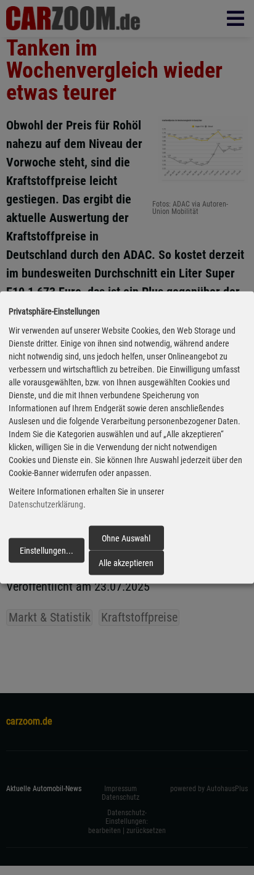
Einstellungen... (46, 551)
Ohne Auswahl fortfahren (126, 541)
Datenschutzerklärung (46, 504)
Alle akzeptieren (126, 563)
